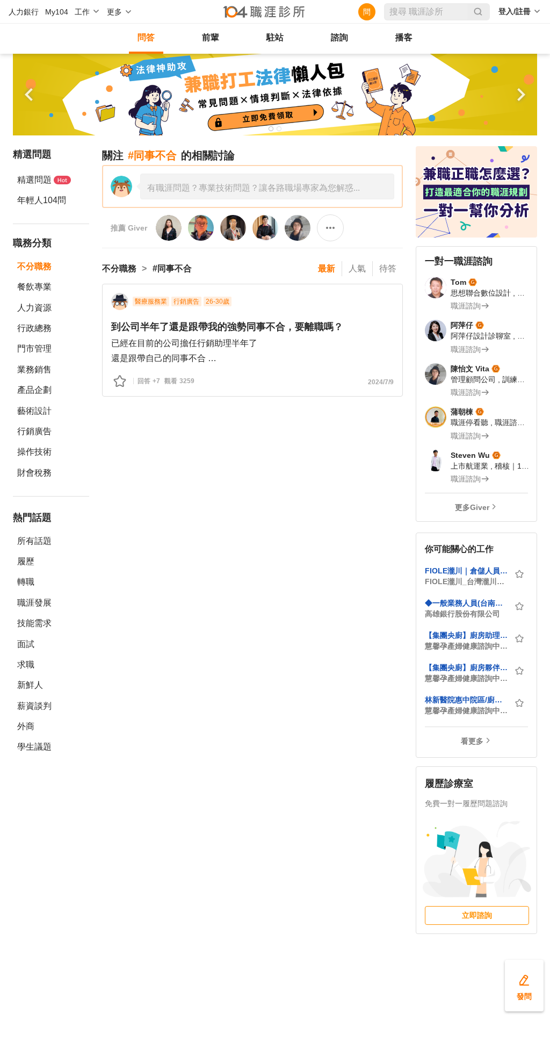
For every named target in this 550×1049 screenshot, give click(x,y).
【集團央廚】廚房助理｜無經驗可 (466, 635)
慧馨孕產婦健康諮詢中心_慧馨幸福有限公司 (466, 646)
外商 (25, 726)
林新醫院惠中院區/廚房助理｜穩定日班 (466, 699)
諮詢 (339, 37)
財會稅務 (34, 472)
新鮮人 (30, 684)
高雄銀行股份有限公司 (462, 613)
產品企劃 (34, 389)
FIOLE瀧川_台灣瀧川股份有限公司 (466, 581)
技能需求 (34, 623)
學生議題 (34, 746)
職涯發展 (34, 602)
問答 (146, 37)
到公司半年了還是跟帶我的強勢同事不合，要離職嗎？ (227, 326)
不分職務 (34, 266)
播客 (403, 37)
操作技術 (34, 451)
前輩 (210, 37)
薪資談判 (34, 705)
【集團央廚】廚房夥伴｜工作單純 (466, 667)
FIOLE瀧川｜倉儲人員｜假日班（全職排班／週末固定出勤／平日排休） (466, 570)
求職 (25, 664)
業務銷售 (34, 369)
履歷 (25, 561)
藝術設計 (34, 410)
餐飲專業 (34, 286)
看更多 (472, 741)
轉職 (25, 581)
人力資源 (34, 307)
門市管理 (34, 348)
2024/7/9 (381, 382)
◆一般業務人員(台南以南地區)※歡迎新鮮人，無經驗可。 (466, 603)
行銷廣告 (34, 431)
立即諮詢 (477, 915)
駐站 (275, 37)
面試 (25, 644)
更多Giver (472, 507)
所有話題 (34, 540)
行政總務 (34, 328)
